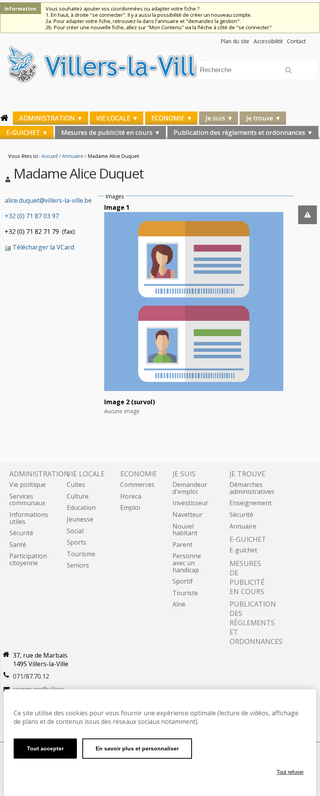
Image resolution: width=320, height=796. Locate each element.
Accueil (49, 155)
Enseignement (250, 503)
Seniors (78, 565)
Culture (78, 496)
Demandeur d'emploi (189, 488)
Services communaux (27, 500)
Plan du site (235, 41)
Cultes (76, 484)
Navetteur (187, 514)
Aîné (178, 604)
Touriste (185, 593)
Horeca (130, 496)
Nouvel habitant (184, 530)
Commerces (137, 484)
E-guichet (243, 550)
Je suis (215, 117)
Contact (296, 41)
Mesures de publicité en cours (107, 132)
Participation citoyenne (28, 559)
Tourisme (81, 554)
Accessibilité (268, 41)
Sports (76, 542)
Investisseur (190, 503)
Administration (47, 117)
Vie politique (27, 484)
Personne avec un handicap (186, 563)
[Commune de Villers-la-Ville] (160, 71)
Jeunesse (80, 519)
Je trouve (259, 117)
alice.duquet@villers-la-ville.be (48, 200)
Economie (168, 117)
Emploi (130, 507)
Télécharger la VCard (42, 247)
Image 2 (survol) (129, 402)
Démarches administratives (251, 488)
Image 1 (117, 207)
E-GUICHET (23, 132)
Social (75, 531)
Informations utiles (28, 518)
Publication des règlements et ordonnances (239, 132)
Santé (17, 544)
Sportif (182, 581)
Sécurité (21, 533)
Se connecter (199, 39)
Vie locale (113, 117)
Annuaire (73, 155)
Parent (182, 544)
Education (81, 507)
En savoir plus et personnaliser (137, 748)
